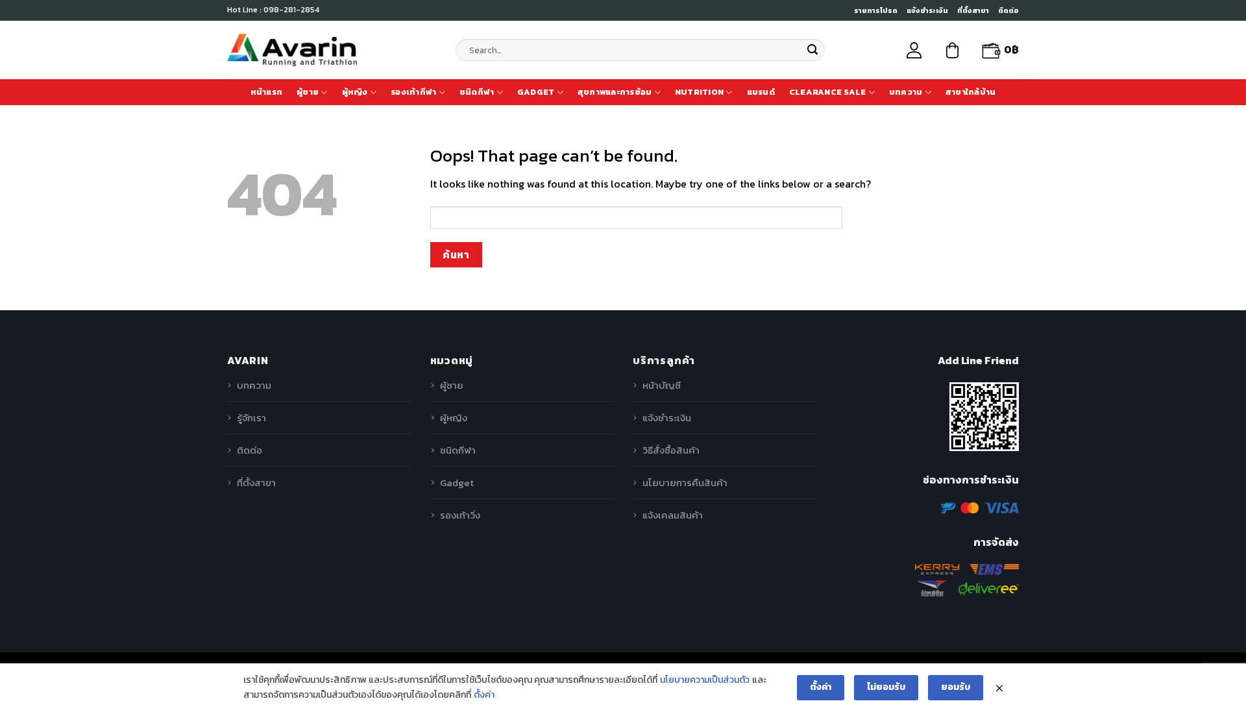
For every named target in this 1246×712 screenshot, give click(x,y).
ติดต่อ (1008, 10)
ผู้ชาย (308, 92)
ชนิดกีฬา (477, 92)
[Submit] (812, 50)
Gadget (536, 92)
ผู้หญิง (355, 92)
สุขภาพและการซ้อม (615, 92)
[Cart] (952, 50)
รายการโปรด (876, 10)
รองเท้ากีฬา (413, 92)
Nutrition (699, 92)
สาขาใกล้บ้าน (971, 92)
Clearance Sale (827, 92)
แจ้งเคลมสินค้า (672, 515)
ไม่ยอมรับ (886, 687)
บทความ (906, 92)
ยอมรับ (955, 687)
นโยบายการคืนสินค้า (684, 482)
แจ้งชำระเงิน (927, 10)
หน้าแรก (266, 92)
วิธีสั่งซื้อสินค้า (671, 450)
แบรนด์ (761, 92)
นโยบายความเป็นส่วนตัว (705, 680)
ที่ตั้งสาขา (973, 10)
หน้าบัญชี (661, 385)
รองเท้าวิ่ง (460, 515)
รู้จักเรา (251, 417)
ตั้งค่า (484, 695)
